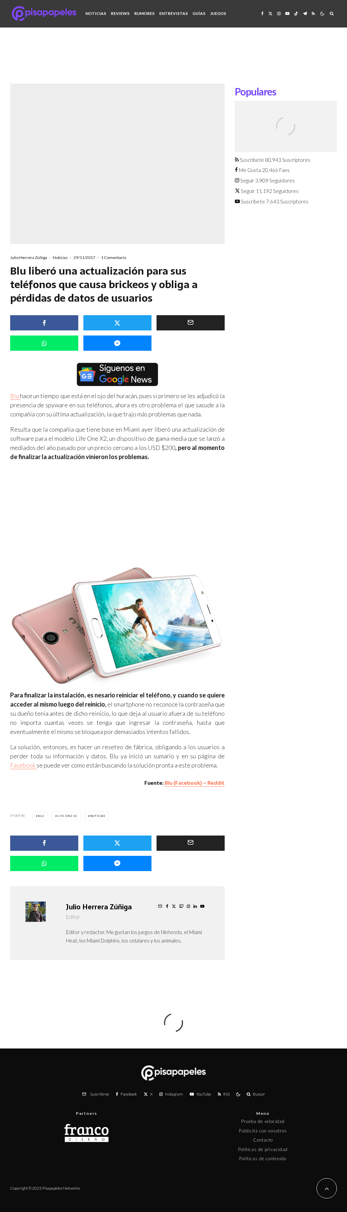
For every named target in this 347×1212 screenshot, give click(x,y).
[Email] (191, 322)
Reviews (120, 13)
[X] (270, 13)
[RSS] (313, 13)
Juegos (218, 13)
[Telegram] (305, 13)
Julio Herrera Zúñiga (28, 257)
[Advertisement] (173, 60)
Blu (15, 395)
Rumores (144, 13)
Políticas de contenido (262, 1158)
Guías (198, 13)
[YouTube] (287, 13)
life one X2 (67, 816)
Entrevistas (173, 13)
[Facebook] (262, 13)
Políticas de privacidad (263, 1149)
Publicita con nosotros (263, 1130)
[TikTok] (296, 13)
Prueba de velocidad (263, 1121)
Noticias (95, 13)
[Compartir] (44, 322)
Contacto (263, 1140)
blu (41, 816)
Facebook (23, 765)
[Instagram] (279, 13)
